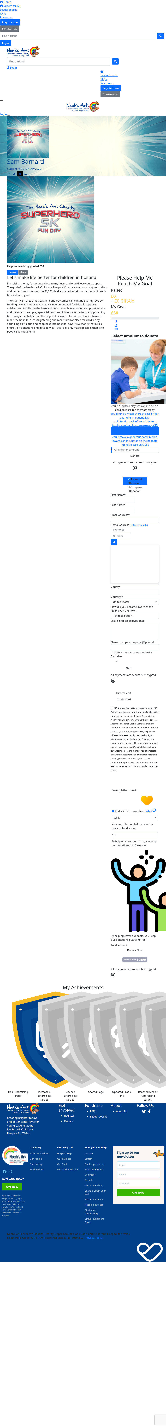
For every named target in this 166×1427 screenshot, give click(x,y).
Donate (12, 272)
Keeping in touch (94, 1204)
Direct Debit (123, 693)
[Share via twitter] (14, 174)
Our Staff (62, 1164)
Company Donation (135, 489)
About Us (121, 1111)
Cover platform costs (125, 790)
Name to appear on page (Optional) (132, 642)
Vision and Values (39, 1153)
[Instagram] (10, 1171)
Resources (6, 17)
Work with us (37, 1169)
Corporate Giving (94, 1185)
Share (23, 272)
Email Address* (120, 515)
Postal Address (129, 525)
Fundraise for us (94, 1169)
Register (69, 1115)
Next (129, 668)
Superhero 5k (11, 6)
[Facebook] (4, 1171)
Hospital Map (64, 1153)
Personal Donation (135, 481)
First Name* (118, 495)
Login (5, 43)
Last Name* (118, 505)
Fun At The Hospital (67, 1169)
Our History (36, 1164)
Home (7, 2)
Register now (10, 22)
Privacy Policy (93, 1238)
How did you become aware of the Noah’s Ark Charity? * (132, 608)
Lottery (88, 1158)
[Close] (8, 115)
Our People (36, 1158)
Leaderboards (8, 9)
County (115, 587)
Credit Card (124, 699)
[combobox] (135, 602)
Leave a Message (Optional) (128, 620)
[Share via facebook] (9, 174)
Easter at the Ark (94, 1199)
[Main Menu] (1, 100)
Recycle (89, 1180)
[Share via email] (20, 174)
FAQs (3, 13)
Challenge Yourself (95, 1164)
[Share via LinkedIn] (25, 174)
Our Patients (64, 1158)
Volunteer (90, 1174)
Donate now (9, 28)
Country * (117, 597)
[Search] (160, 36)
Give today (12, 1186)
